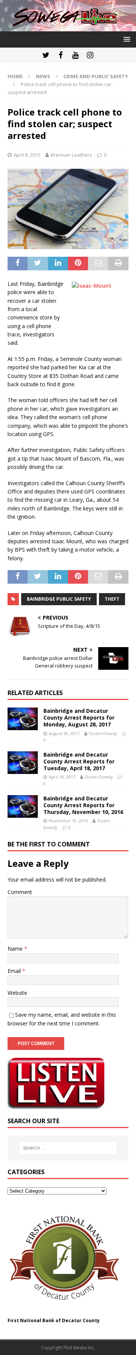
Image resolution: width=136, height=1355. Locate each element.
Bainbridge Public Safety (59, 599)
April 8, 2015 (27, 154)
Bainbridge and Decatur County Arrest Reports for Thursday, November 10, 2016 (83, 805)
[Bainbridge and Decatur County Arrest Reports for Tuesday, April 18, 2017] (23, 762)
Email (15, 970)
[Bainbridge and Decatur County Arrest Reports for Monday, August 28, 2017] (23, 719)
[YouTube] (75, 55)
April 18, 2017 (62, 777)
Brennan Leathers (71, 154)
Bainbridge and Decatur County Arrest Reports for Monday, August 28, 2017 (78, 717)
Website (17, 992)
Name (16, 948)
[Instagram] (90, 55)
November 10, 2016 (68, 820)
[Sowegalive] (68, 27)
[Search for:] (68, 1148)
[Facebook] (60, 55)
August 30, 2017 (64, 733)
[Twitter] (46, 55)
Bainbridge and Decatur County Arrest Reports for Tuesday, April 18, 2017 (78, 761)
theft (112, 599)
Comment (20, 892)
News (43, 76)
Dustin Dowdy (103, 733)
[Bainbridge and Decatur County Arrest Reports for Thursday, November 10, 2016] (23, 806)
